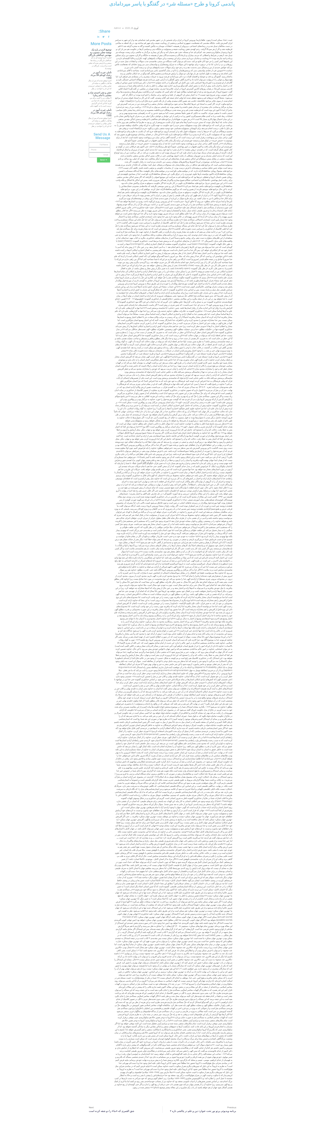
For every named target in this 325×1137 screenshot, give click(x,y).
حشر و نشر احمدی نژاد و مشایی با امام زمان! (99, 94)
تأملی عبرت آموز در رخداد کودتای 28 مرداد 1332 (101, 75)
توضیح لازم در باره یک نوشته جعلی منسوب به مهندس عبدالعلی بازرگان (99, 52)
